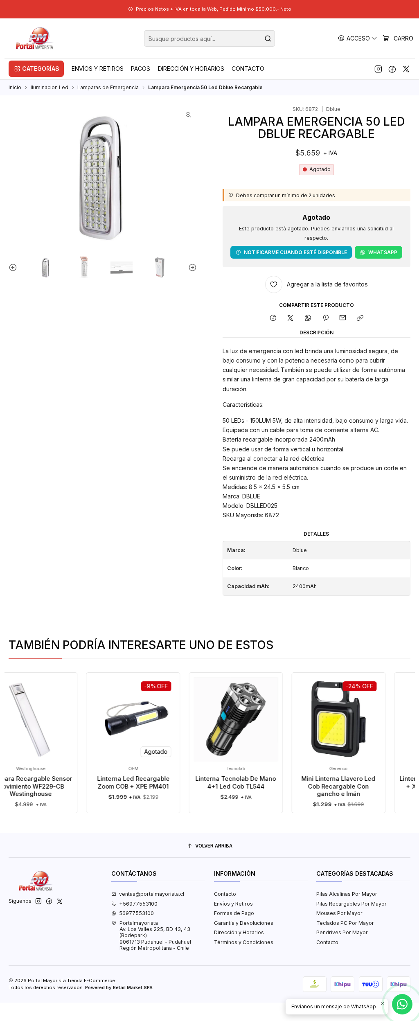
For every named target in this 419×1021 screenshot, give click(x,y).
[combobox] (209, 38)
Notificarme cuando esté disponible (295, 252)
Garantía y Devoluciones (243, 923)
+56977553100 (138, 904)
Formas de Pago (234, 913)
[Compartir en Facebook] (273, 318)
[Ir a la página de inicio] (35, 38)
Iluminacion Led (49, 87)
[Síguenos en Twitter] (406, 69)
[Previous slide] (15, 268)
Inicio (15, 87)
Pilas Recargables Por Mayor (351, 904)
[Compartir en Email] (343, 318)
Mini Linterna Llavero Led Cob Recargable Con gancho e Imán (323, 786)
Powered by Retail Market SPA (119, 987)
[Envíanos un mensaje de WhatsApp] (402, 1004)
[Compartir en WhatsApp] (308, 318)
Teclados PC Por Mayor (345, 923)
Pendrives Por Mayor (342, 932)
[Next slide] (191, 268)
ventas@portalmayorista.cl (151, 894)
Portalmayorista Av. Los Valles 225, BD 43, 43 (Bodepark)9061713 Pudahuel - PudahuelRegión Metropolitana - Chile (155, 935)
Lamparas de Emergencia (108, 87)
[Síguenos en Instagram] (378, 69)
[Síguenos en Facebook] (392, 69)
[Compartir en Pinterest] (325, 318)
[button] (36, 69)
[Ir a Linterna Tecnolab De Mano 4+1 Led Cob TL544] (220, 719)
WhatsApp (382, 252)
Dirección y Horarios (239, 932)
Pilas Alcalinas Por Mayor (346, 894)
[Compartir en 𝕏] (290, 318)
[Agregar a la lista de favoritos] (84, 708)
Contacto (225, 894)
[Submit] (268, 38)
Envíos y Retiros (233, 904)
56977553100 (136, 913)
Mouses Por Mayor (339, 913)
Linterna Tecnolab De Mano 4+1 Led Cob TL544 (220, 782)
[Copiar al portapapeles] (360, 318)
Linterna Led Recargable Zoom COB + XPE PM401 (117, 782)
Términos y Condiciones (243, 942)
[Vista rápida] (84, 726)
